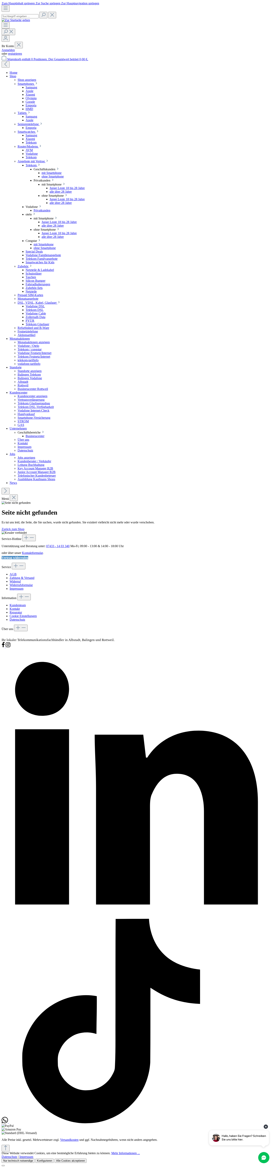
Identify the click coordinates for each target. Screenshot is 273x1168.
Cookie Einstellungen (23, 616)
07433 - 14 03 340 (58, 546)
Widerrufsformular (21, 585)
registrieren (15, 53)
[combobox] (20, 16)
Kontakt (15, 608)
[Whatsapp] (5, 1122)
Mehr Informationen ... (125, 1153)
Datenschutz (17, 619)
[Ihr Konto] (6, 38)
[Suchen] (43, 15)
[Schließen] (3, 1165)
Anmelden (8, 50)
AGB (13, 574)
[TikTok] (111, 1122)
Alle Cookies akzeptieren (70, 1160)
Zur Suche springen (48, 3)
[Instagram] (8, 646)
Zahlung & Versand (22, 578)
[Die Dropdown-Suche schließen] (52, 15)
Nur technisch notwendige (18, 1160)
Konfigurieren (44, 1160)
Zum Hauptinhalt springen (19, 3)
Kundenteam (18, 605)
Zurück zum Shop (13, 529)
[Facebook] (4, 646)
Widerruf (15, 581)
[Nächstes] (6, 491)
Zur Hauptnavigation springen (80, 3)
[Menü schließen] (19, 45)
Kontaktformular (32, 553)
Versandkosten (69, 1139)
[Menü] (6, 8)
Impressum (16, 588)
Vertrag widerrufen (15, 557)
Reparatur (16, 612)
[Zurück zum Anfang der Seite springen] (6, 1148)
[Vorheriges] (6, 64)
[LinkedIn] (136, 917)
